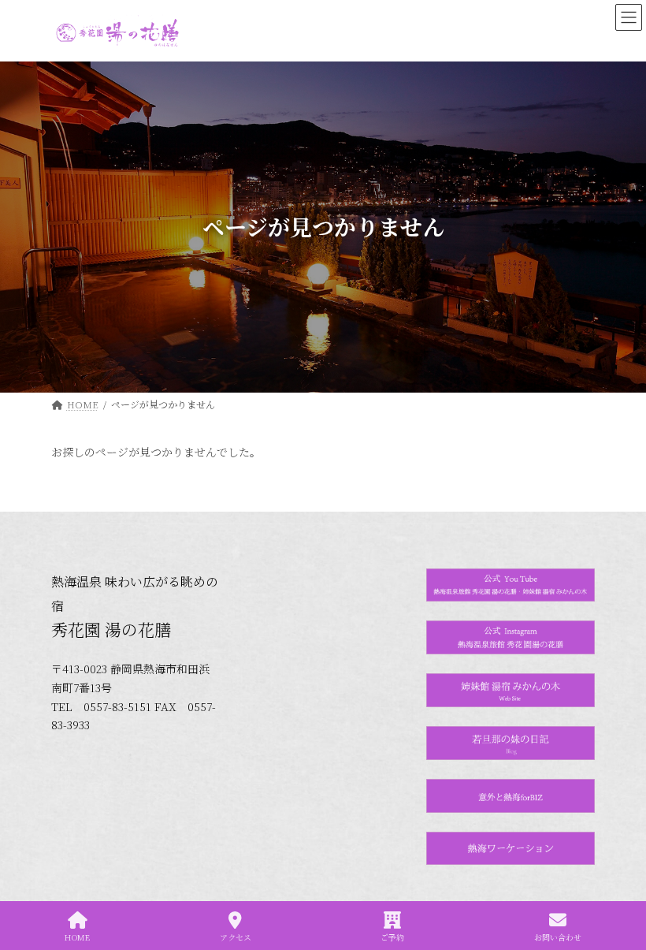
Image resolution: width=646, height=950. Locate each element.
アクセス (235, 936)
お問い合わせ (557, 936)
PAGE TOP (621, 878)
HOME (77, 936)
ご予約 (392, 936)
